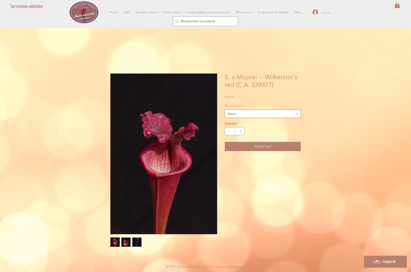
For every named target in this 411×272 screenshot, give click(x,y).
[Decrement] (228, 131)
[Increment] (241, 131)
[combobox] (263, 114)
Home (115, 58)
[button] (397, 5)
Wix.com (238, 267)
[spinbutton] (234, 131)
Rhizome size (234, 106)
